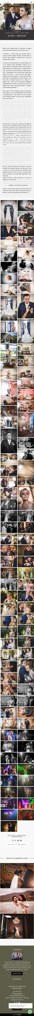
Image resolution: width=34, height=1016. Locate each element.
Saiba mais (17, 973)
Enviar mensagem (17, 993)
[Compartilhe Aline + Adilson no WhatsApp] (15, 840)
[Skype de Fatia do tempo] (19, 1003)
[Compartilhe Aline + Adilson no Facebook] (12, 840)
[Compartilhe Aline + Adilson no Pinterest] (21, 840)
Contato (17, 1008)
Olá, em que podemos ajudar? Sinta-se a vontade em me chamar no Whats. (18, 1005)
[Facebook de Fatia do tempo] (14, 1003)
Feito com (17, 1014)
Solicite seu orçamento (17, 844)
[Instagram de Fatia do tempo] (16, 1003)
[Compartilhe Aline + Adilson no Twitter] (18, 840)
